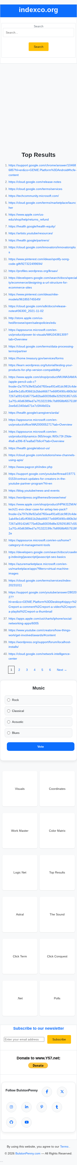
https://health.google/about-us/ (29, 448)
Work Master (19, 830)
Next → (62, 669)
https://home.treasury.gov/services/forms (36, 358)
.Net (20, 998)
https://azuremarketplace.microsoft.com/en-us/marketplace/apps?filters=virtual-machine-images (39, 568)
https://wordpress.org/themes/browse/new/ (37, 497)
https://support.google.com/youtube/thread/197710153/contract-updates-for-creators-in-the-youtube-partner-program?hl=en (42, 478)
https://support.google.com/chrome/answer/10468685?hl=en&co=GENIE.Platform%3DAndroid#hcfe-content (43, 170)
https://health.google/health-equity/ (32, 226)
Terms (64, 1146)
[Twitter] (62, 1092)
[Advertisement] (38, 106)
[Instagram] (11, 1107)
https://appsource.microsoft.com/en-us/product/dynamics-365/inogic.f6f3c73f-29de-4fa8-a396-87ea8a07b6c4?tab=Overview (40, 436)
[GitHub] (11, 1122)
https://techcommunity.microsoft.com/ (34, 196)
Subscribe (59, 1039)
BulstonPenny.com (28, 1153)
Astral (20, 914)
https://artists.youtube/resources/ (31, 233)
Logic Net (19, 872)
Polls (57, 998)
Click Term (20, 956)
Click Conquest (57, 956)
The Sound (57, 914)
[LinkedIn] (26, 1107)
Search (38, 26)
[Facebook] (47, 1092)
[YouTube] (26, 1122)
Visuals (20, 788)
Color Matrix (57, 830)
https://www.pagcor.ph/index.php (30, 467)
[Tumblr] (57, 1107)
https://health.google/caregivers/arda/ (34, 412)
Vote (40, 746)
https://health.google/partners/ (29, 240)
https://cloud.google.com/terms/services (35, 189)
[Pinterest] (42, 1107)
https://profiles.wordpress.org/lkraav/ (33, 271)
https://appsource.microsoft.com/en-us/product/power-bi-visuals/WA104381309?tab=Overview (38, 334)
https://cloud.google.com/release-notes (35, 182)
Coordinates (57, 788)
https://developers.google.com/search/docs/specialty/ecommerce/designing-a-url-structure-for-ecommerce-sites (43, 282)
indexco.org (38, 10)
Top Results (57, 872)
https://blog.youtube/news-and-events (34, 490)
